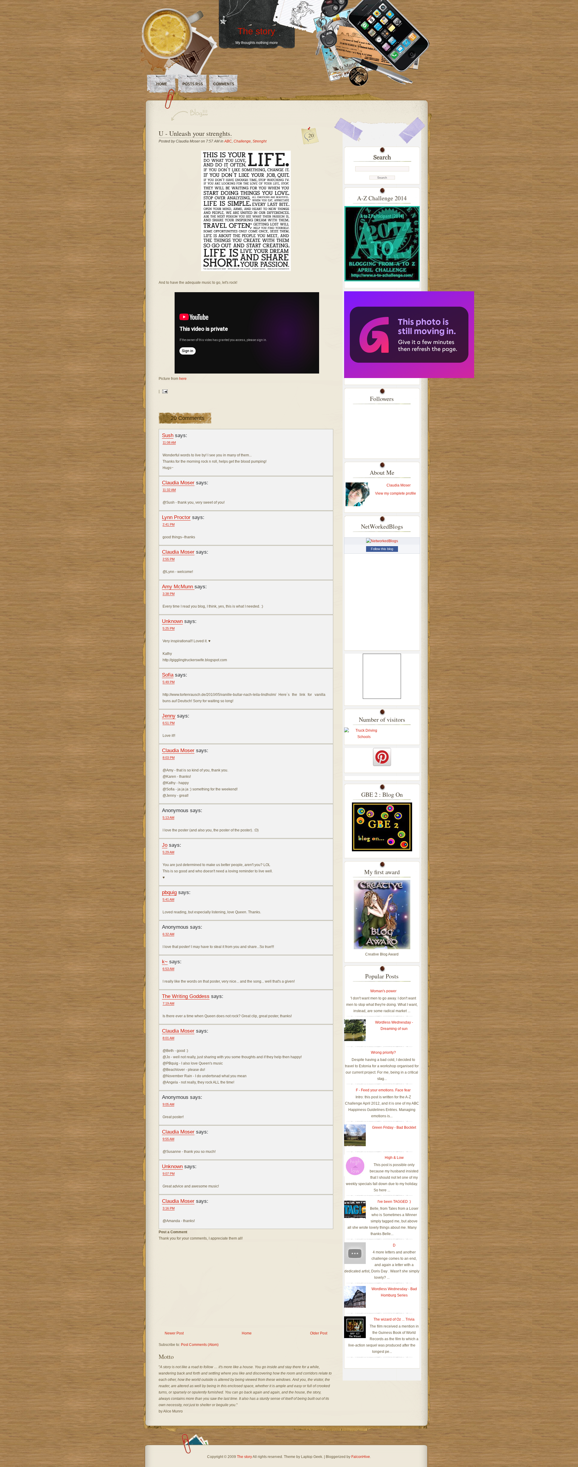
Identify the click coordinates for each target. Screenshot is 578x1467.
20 (311, 135)
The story (256, 31)
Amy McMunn (178, 586)
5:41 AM (168, 899)
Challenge (242, 141)
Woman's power (383, 991)
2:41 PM (169, 524)
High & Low (394, 1158)
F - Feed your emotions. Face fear (383, 1090)
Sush (167, 435)
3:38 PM (169, 594)
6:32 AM (168, 934)
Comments (223, 84)
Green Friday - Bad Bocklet (394, 1127)
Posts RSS (192, 84)
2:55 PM (169, 559)
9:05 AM (168, 1104)
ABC (228, 141)
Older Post (318, 1333)
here (183, 379)
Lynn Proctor (176, 517)
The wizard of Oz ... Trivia (394, 1319)
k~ (165, 962)
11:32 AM (169, 490)
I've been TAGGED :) (394, 1202)
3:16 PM (169, 1208)
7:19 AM (168, 1003)
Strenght (259, 141)
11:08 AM (169, 442)
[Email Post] (164, 391)
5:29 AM (168, 852)
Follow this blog (382, 549)
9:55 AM (168, 1139)
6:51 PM (169, 723)
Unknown (172, 621)
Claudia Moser (178, 483)
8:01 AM (168, 1038)
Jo (164, 845)
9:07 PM (169, 1173)
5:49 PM (169, 682)
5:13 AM (168, 817)
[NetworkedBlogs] (382, 541)
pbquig (169, 892)
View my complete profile (395, 493)
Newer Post (174, 1333)
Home (161, 84)
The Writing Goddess (186, 996)
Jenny (169, 716)
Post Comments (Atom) (200, 1345)
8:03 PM (169, 757)
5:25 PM (169, 628)
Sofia (167, 675)
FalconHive (360, 1457)
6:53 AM (168, 969)
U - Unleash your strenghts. (195, 133)
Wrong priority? (383, 1052)
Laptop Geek (311, 1457)
